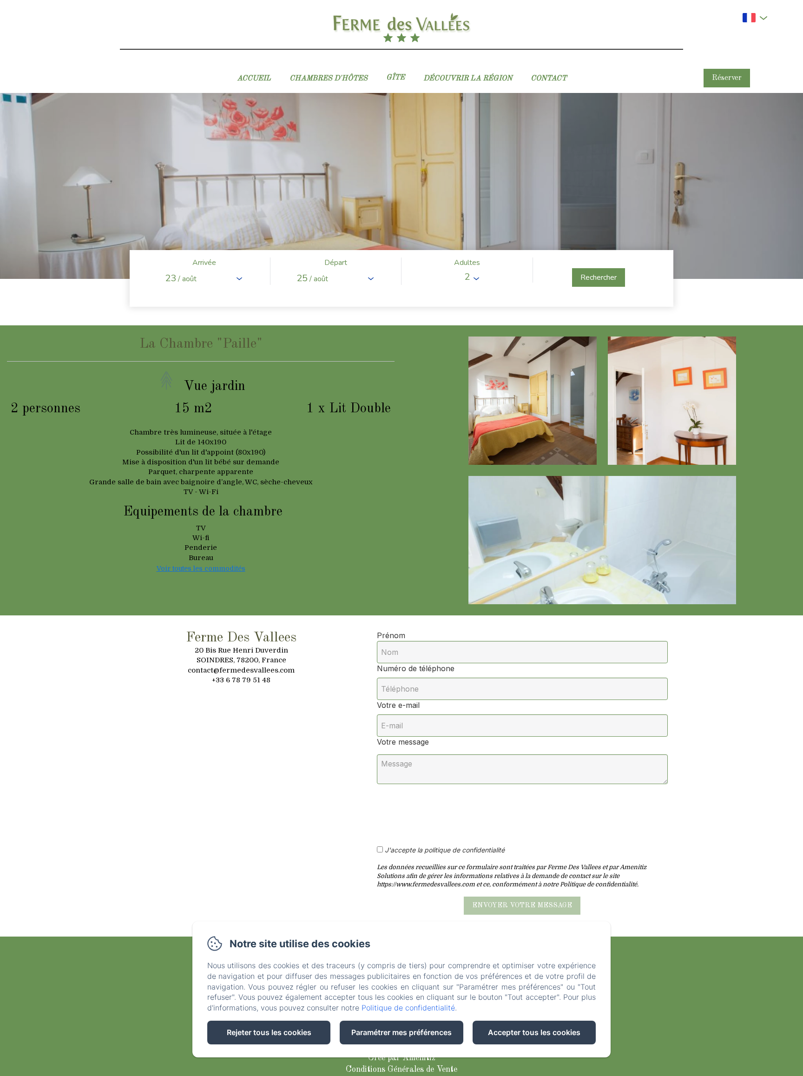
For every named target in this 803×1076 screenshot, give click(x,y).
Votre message (403, 741)
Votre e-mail (398, 705)
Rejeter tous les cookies (269, 1032)
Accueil (254, 78)
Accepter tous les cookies (534, 1032)
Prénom (391, 635)
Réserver (727, 78)
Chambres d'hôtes (329, 78)
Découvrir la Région (467, 78)
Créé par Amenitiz (401, 1058)
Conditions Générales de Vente (401, 1069)
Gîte (395, 77)
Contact (548, 78)
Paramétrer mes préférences (401, 1032)
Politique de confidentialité (408, 1007)
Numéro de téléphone (415, 668)
